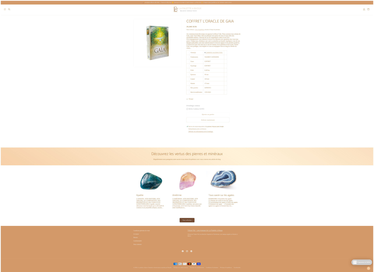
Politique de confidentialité (197, 267)
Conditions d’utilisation (212, 267)
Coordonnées (237, 267)
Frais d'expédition (199, 29)
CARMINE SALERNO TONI (214, 52)
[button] (5, 9)
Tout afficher (187, 220)
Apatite (139, 195)
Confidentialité (137, 241)
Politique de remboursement (181, 267)
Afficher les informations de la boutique (200, 131)
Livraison (136, 234)
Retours (135, 237)
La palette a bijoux (143, 267)
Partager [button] (191, 99)
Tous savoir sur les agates (221, 195)
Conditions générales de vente (141, 230)
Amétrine (177, 195)
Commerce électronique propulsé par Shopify (160, 267)
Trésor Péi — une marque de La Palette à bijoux (205, 230)
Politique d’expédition (226, 267)
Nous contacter (137, 244)
